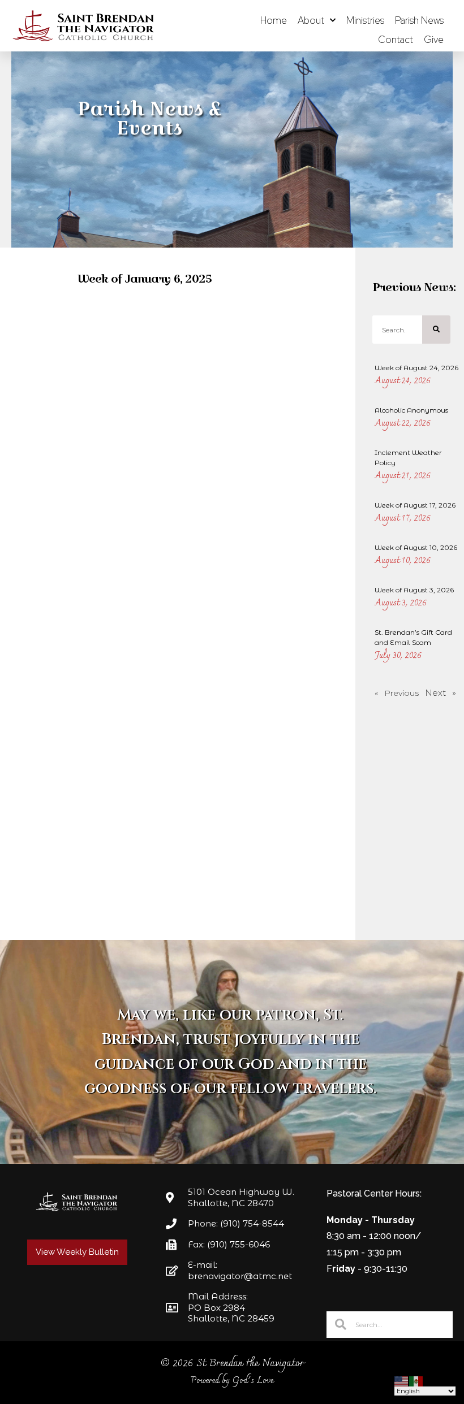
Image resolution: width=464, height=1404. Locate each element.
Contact (395, 39)
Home (273, 20)
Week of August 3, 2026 (414, 590)
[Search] (436, 329)
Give (434, 39)
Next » (440, 692)
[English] (401, 1380)
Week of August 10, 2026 (416, 547)
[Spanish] (416, 1380)
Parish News (419, 20)
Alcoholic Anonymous (411, 410)
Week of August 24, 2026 (416, 367)
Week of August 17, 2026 (415, 505)
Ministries (365, 20)
